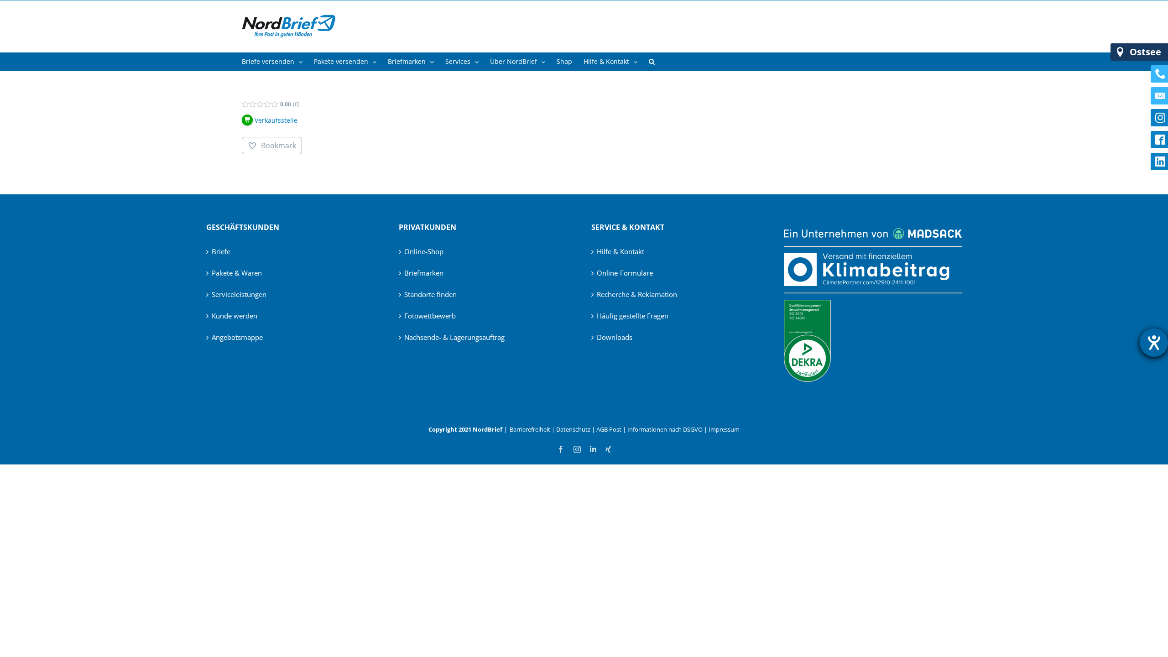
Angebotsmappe (237, 337)
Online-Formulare (625, 272)
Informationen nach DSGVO (665, 429)
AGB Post (608, 429)
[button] (652, 61)
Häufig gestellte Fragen (632, 315)
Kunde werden (234, 315)
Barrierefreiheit (530, 429)
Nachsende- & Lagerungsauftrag (454, 337)
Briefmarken (423, 272)
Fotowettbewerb (430, 315)
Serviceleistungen (239, 294)
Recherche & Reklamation (637, 294)
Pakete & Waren (237, 272)
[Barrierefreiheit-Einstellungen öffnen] (1154, 342)
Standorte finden (430, 294)
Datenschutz (573, 429)
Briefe (221, 251)
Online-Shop (423, 251)
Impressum (724, 429)
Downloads (614, 337)
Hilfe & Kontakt (620, 251)
